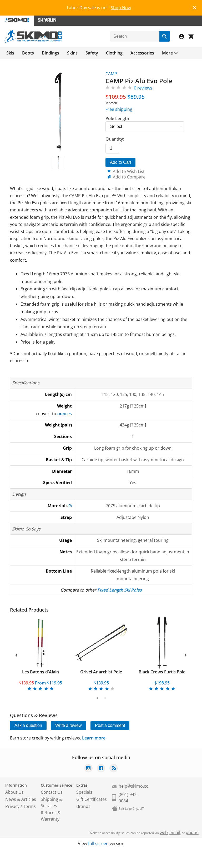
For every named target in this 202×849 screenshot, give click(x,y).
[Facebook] (101, 769)
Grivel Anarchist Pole (101, 672)
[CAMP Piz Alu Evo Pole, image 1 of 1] (58, 162)
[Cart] (193, 37)
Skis (10, 53)
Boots (28, 53)
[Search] (164, 36)
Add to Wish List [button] (129, 171)
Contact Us (52, 792)
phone (192, 832)
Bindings (50, 53)
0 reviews (143, 88)
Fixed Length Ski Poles (119, 590)
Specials (84, 792)
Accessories (142, 53)
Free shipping (118, 109)
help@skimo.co (134, 786)
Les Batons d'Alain (40, 672)
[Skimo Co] (33, 41)
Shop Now (121, 8)
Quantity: (114, 139)
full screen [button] (98, 843)
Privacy (12, 806)
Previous (16, 654)
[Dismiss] (194, 7)
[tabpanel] (40, 654)
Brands (83, 806)
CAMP (111, 74)
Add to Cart (120, 162)
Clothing (114, 53)
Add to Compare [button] (129, 177)
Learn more (93, 738)
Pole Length (117, 118)
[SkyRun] (47, 21)
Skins (72, 53)
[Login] (183, 37)
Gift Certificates (91, 799)
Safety (91, 53)
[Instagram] (88, 769)
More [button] (167, 53)
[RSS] (113, 769)
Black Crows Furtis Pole (162, 672)
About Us (14, 792)
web (164, 832)
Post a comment (110, 725)
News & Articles (20, 799)
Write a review (68, 725)
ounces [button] (64, 413)
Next (186, 654)
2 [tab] (105, 698)
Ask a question (28, 725)
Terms (29, 806)
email (174, 832)
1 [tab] (97, 698)
